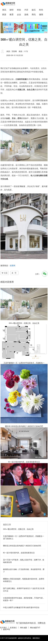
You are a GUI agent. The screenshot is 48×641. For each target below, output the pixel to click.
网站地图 (33, 627)
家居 (4, 14)
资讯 (4, 9)
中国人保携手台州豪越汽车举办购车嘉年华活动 (21, 607)
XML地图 (23, 627)
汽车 (26, 9)
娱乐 (34, 9)
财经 (12, 9)
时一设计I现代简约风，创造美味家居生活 (19, 552)
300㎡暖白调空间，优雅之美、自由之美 (18, 529)
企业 (19, 14)
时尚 (41, 9)
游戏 (26, 14)
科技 (19, 9)
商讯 (34, 14)
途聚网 (12, 265)
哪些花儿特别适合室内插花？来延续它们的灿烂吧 (22, 545)
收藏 (5, 273)
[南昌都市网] (7, 4)
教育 (12, 14)
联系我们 (13, 627)
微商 (41, 14)
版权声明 (6, 629)
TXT (38, 627)
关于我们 (3, 627)
